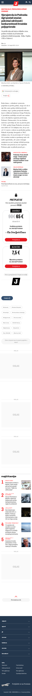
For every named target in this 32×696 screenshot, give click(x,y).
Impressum (4, 665)
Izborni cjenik (19, 668)
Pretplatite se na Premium (21, 684)
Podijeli (5, 95)
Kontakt (4, 673)
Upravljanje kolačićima (21, 673)
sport (4, 626)
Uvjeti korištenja (19, 665)
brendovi (5, 653)
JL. (5, 43)
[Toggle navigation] (2, 2)
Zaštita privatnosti (6, 668)
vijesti (4, 621)
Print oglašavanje (20, 671)
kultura (4, 642)
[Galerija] (16, 65)
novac (4, 637)
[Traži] (29, 2)
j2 (2, 632)
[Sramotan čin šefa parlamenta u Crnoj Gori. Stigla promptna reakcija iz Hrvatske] (26, 542)
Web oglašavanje (6, 671)
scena (4, 648)
